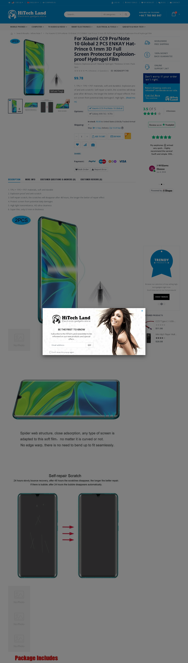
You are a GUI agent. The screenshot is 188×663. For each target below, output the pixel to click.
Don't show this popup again (63, 352)
